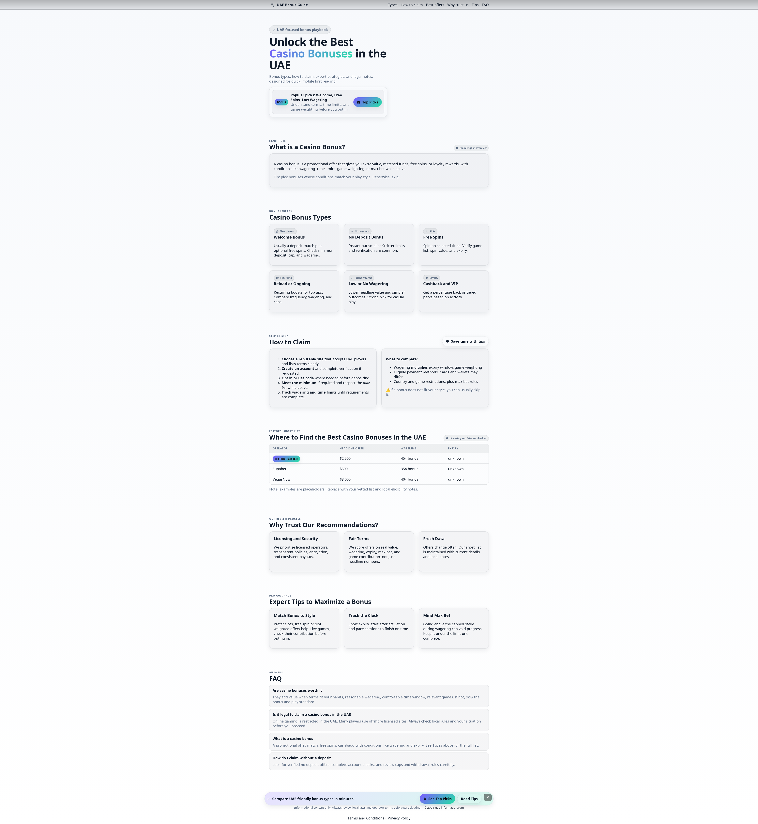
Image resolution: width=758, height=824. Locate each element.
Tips (475, 4)
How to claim (412, 4)
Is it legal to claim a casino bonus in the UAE (312, 714)
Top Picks (370, 102)
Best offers (435, 4)
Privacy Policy (399, 818)
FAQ (485, 4)
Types (393, 4)
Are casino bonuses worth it (297, 690)
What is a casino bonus (293, 738)
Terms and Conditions (366, 818)
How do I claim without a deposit (302, 757)
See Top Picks (440, 798)
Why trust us (458, 4)
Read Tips (469, 798)
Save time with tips (468, 341)
